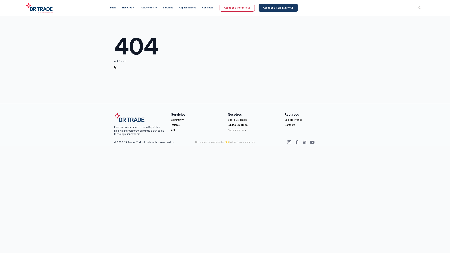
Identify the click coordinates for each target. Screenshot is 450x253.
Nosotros (127, 7)
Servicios (168, 7)
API (173, 130)
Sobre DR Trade (237, 119)
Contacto (290, 124)
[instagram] (289, 142)
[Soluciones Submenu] (156, 7)
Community (177, 119)
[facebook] (297, 142)
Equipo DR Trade (238, 124)
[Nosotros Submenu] (135, 7)
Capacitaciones (187, 7)
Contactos (207, 7)
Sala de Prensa (293, 119)
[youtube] (312, 142)
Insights (175, 124)
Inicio (113, 7)
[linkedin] (305, 142)
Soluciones (147, 7)
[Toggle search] (419, 7)
